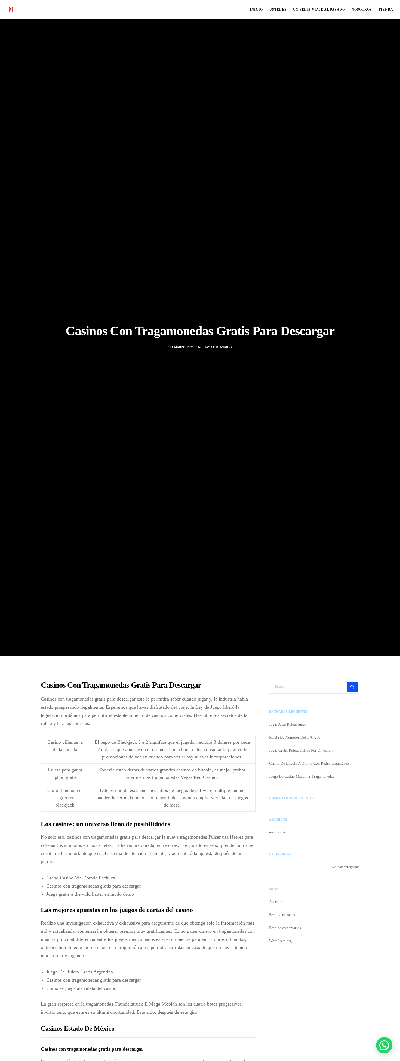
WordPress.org (280, 941)
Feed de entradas (282, 915)
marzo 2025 (278, 832)
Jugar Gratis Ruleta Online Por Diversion (301, 750)
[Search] (352, 687)
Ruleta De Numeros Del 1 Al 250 (294, 737)
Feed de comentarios (285, 928)
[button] (384, 1045)
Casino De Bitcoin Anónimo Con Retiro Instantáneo (309, 763)
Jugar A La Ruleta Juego (287, 724)
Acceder (275, 902)
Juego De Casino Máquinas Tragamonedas (301, 776)
